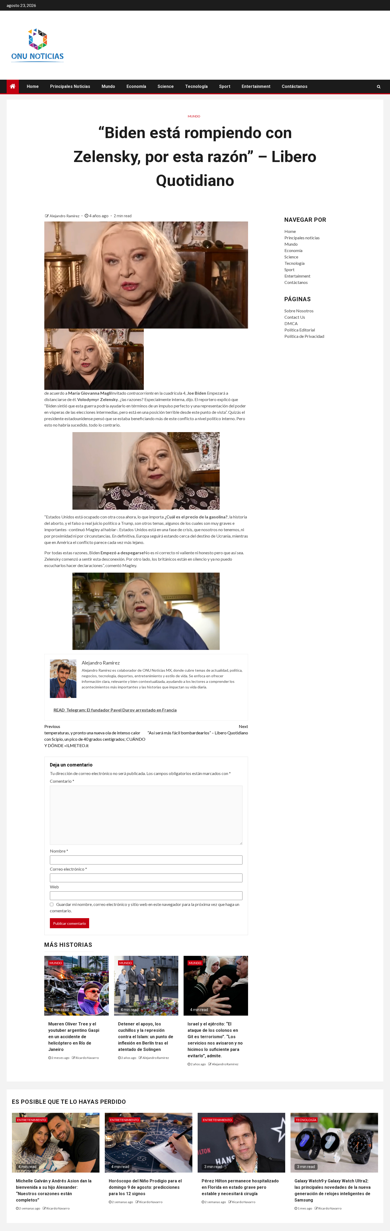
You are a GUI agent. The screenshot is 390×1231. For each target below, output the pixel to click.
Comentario (62, 780)
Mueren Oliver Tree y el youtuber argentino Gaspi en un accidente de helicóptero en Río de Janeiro (73, 1036)
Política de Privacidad (304, 336)
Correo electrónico (68, 868)
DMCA (291, 323)
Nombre (59, 850)
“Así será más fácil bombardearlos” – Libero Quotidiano (198, 729)
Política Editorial (299, 329)
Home (33, 86)
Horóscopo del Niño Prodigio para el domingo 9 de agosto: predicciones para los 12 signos (145, 1187)
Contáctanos (294, 86)
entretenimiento (31, 1120)
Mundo (108, 86)
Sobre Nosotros (299, 310)
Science (166, 86)
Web (54, 886)
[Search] (378, 87)
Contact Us (294, 317)
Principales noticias (70, 86)
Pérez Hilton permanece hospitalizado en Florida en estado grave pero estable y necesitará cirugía (240, 1187)
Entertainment (256, 86)
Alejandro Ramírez (65, 216)
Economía (136, 86)
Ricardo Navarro (87, 1058)
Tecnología (196, 86)
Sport (224, 86)
